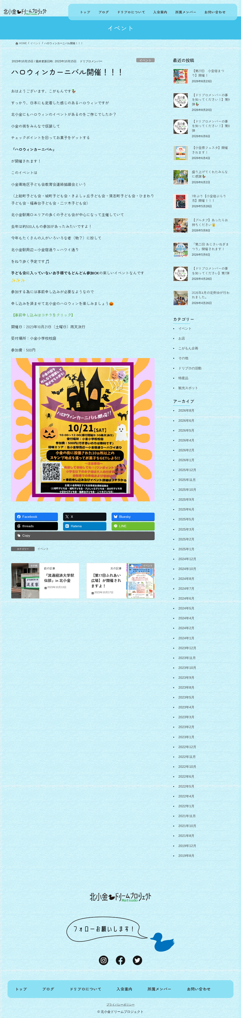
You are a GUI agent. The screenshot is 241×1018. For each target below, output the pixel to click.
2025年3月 (186, 529)
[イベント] (140, 580)
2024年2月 (186, 628)
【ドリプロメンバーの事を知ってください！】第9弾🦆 (211, 99)
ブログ (103, 12)
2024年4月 (186, 618)
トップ (85, 12)
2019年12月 (187, 846)
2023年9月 (186, 677)
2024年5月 (186, 608)
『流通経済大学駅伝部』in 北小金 (59, 577)
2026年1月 (186, 460)
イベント (145, 60)
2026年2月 (186, 450)
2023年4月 (186, 707)
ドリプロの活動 (189, 368)
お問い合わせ (215, 12)
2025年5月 (186, 519)
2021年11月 (187, 816)
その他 (183, 358)
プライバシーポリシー (120, 1004)
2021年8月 (186, 836)
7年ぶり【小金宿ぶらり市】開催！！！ (209, 198)
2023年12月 (187, 648)
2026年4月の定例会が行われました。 (211, 295)
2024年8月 (186, 579)
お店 (181, 338)
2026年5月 (186, 430)
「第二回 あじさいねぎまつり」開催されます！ (210, 246)
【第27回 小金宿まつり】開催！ (208, 73)
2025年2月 (186, 539)
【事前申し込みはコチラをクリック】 (43, 315)
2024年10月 (187, 569)
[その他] (25, 580)
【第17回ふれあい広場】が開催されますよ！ (106, 580)
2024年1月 (186, 638)
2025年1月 (186, 549)
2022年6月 (186, 776)
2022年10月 (187, 766)
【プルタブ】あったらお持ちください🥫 (210, 222)
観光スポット (188, 388)
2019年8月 (186, 856)
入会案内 (160, 12)
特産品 (183, 378)
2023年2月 (186, 727)
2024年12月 (187, 559)
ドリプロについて (131, 12)
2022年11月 (187, 757)
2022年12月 (187, 747)
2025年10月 (187, 489)
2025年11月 (187, 480)
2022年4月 (186, 796)
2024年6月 (186, 598)
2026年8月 (186, 410)
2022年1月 (186, 806)
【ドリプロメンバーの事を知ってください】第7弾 (210, 270)
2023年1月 (186, 737)
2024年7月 (186, 588)
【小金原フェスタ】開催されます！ (210, 150)
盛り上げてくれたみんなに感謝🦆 (210, 174)
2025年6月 (186, 509)
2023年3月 (186, 717)
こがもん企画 (188, 348)
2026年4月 (186, 440)
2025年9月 (186, 499)
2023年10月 (187, 668)
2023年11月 (187, 658)
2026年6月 (186, 420)
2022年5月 (186, 786)
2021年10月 (187, 826)
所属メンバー (186, 12)
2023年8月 (186, 687)
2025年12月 (187, 470)
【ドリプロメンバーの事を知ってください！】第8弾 (211, 126)
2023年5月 (186, 697)
